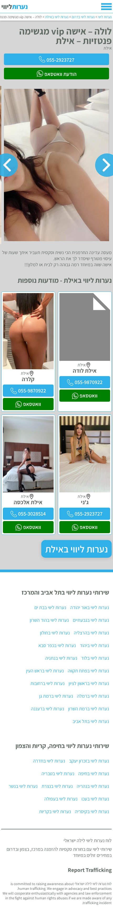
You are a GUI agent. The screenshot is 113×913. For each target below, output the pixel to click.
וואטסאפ (88, 395)
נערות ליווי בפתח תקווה (88, 671)
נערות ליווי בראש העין (45, 671)
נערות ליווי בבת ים (50, 607)
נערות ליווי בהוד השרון (49, 620)
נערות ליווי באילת (76, 549)
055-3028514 (32, 513)
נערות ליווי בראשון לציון (89, 683)
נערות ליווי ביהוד (94, 645)
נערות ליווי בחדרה (49, 761)
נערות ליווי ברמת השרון (88, 709)
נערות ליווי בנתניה (61, 658)
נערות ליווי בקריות (55, 811)
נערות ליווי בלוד (95, 658)
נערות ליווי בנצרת (57, 786)
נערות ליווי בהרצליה (91, 633)
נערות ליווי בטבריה (58, 773)
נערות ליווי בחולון (55, 633)
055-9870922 (88, 382)
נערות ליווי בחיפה (93, 773)
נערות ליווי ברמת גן (56, 696)
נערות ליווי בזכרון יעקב (89, 761)
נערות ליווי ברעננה (47, 709)
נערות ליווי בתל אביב (91, 721)
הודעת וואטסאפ (60, 74)
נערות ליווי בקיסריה (92, 811)
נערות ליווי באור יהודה (89, 607)
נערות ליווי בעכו (95, 799)
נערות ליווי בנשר (23, 786)
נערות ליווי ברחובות (47, 683)
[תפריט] (106, 6)
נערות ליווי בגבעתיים (91, 620)
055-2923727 (60, 59)
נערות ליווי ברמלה (93, 696)
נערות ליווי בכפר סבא (57, 645)
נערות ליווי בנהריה (93, 786)
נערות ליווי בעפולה (61, 799)
